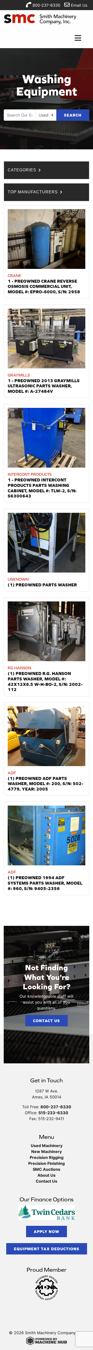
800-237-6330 (45, 5)
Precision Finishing (46, 1163)
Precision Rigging (46, 1157)
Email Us (78, 5)
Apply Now (46, 1231)
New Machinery (46, 1151)
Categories (22, 170)
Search (73, 115)
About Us (46, 1175)
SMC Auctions (46, 1169)
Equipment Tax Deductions (46, 1249)
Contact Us (46, 1020)
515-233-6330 (53, 1112)
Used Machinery (46, 1145)
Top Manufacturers (33, 192)
